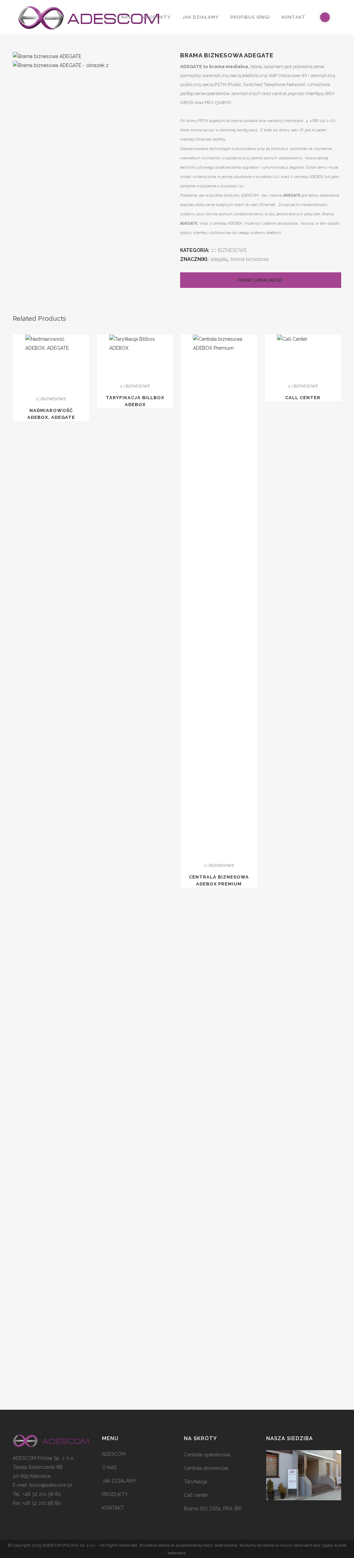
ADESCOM (113, 1454)
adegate (219, 259)
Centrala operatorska (207, 1454)
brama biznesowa (250, 259)
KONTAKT (113, 1508)
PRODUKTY (115, 1494)
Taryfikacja (195, 1481)
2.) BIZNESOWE (229, 250)
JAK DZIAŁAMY (119, 1481)
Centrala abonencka (206, 1468)
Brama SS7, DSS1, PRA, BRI (213, 1508)
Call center (196, 1495)
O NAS (109, 1467)
